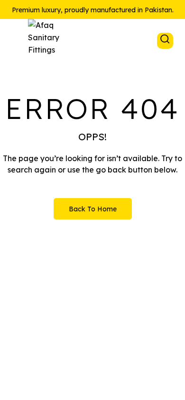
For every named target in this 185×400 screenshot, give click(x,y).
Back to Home (93, 209)
